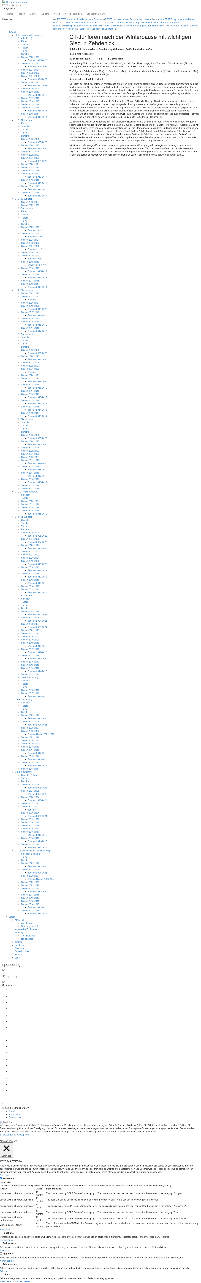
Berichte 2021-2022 (37, 79)
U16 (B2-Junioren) (24, 198)
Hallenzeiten (27, 938)
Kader (24, 41)
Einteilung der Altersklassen (28, 35)
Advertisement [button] (7, 1260)
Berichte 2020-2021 (37, 85)
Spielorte (19, 945)
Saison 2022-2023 (30, 72)
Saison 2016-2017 (30, 101)
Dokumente (20, 948)
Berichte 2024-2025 (37, 66)
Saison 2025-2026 (30, 57)
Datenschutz (15, 1117)
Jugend (45, 13)
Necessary (8, 1178)
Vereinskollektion (73, 13)
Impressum (14, 1114)
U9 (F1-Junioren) (23, 699)
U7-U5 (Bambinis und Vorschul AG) (32, 850)
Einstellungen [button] (6, 1134)
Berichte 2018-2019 (37, 94)
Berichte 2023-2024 (37, 548)
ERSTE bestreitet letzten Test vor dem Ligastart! (129, 19)
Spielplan (25, 44)
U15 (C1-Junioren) (24, 208)
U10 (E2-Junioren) (24, 595)
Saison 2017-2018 (30, 98)
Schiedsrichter (22, 951)
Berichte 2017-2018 (37, 315)
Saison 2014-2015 (30, 107)
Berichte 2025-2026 (37, 60)
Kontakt (12, 1110)
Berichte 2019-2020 (37, 308)
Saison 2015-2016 (30, 104)
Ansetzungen (27, 923)
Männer (33, 13)
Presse (18, 954)
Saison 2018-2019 (30, 91)
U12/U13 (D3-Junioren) (26, 491)
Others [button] (3, 1271)
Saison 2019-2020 (30, 88)
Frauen (21, 13)
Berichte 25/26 (34, 230)
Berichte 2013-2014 (37, 116)
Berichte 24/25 (34, 236)
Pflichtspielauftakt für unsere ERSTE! (82, 25)
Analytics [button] (4, 1250)
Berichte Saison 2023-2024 (40, 878)
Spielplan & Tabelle (30, 775)
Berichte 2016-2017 (37, 176)
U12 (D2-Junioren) (24, 419)
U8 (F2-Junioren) (23, 771)
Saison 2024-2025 (30, 63)
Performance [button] (6, 1239)
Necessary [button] (5, 1175)
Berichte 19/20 (34, 258)
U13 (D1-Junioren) (24, 334)
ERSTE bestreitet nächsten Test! (82, 22)
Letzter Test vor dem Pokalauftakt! (96, 28)
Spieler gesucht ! (29, 926)
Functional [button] (5, 1229)
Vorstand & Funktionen (26, 929)
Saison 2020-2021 (30, 82)
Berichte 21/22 (34, 249)
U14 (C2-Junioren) (24, 290)
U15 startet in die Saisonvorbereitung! (120, 22)
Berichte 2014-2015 (37, 110)
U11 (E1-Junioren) (24, 516)
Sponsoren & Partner (97, 13)
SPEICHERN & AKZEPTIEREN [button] (15, 1281)
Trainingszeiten (28, 935)
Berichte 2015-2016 (37, 183)
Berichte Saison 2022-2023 (40, 734)
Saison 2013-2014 (30, 113)
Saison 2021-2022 (30, 75)
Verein (57, 13)
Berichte (25, 53)
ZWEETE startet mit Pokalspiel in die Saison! (79, 19)
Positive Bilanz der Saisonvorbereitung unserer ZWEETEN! (134, 25)
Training (19, 932)
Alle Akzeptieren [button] (22, 1134)
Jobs (17, 957)
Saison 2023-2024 (30, 69)
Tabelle (24, 47)
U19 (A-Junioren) (23, 38)
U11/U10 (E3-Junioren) (26, 677)
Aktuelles (19, 919)
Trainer (24, 50)
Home (10, 13)
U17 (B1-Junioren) (24, 120)
